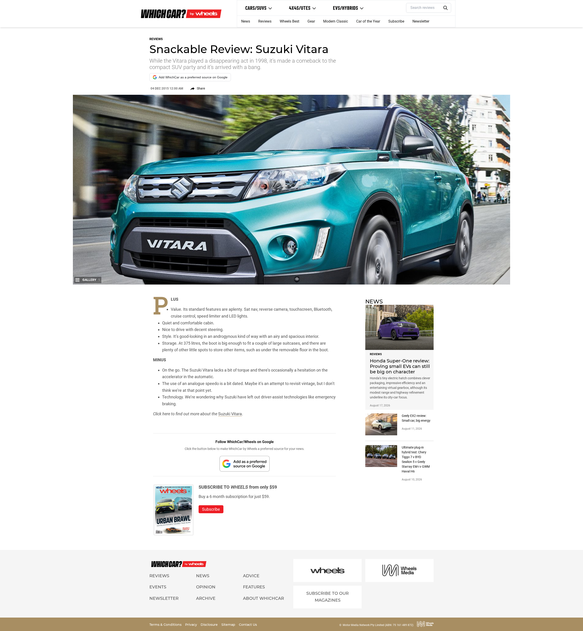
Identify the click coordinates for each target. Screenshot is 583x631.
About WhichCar (263, 598)
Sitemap (228, 625)
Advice (251, 575)
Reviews (264, 21)
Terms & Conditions (165, 625)
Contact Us (248, 625)
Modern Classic (335, 21)
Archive (205, 598)
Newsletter (420, 21)
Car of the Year (368, 21)
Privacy (191, 625)
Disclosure (210, 625)
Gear (311, 21)
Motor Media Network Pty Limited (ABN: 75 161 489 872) (378, 625)
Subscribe (396, 21)
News (245, 21)
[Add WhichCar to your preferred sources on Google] (245, 463)
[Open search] (445, 8)
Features (254, 587)
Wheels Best (289, 21)
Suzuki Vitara (230, 413)
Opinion (205, 587)
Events (157, 587)
